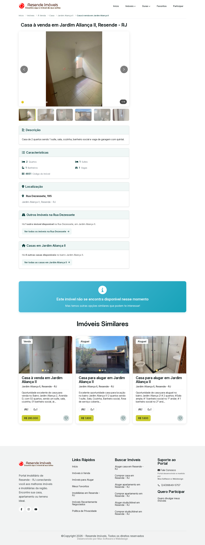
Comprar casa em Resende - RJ (124, 476)
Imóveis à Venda (81, 473)
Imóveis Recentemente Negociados (84, 503)
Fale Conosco (168, 470)
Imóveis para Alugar (83, 479)
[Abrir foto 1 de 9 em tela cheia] (74, 68)
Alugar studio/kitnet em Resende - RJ (127, 503)
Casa (51, 15)
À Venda (42, 15)
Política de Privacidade (84, 511)
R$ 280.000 (31, 418)
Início (116, 6)
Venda (27, 341)
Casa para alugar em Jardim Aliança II (102, 380)
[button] (23, 102)
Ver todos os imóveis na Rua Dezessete (45, 231)
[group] (27, 115)
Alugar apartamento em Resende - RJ (127, 485)
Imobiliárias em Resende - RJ (86, 494)
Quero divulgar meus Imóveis (169, 499)
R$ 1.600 (143, 418)
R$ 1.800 (86, 418)
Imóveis (129, 6)
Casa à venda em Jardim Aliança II (42, 380)
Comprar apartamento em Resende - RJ (128, 494)
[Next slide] (124, 69)
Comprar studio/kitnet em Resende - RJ (128, 512)
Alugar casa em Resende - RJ (129, 467)
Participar (178, 6)
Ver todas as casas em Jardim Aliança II (45, 262)
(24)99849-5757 (170, 485)
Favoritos (162, 6)
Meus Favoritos (80, 486)
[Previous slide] (24, 69)
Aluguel (85, 341)
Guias (145, 6)
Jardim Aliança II (65, 15)
